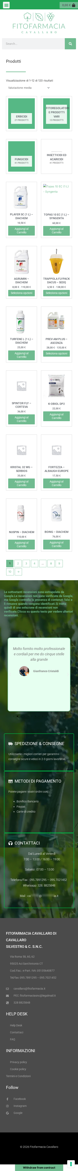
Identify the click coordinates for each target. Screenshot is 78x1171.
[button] (6, 5)
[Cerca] (70, 43)
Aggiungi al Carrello (21, 419)
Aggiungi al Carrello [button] (21, 230)
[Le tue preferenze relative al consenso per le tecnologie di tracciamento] (71, 1164)
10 (9, 571)
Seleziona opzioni (21, 292)
